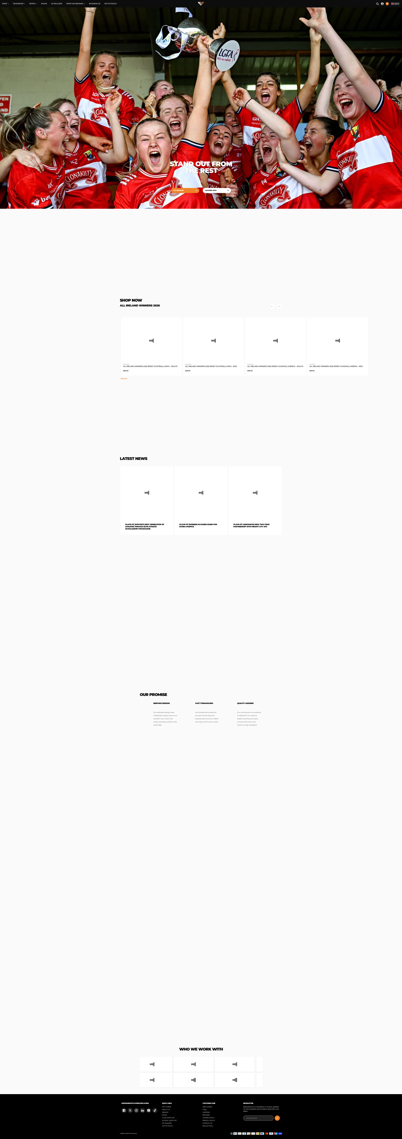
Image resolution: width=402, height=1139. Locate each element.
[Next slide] (259, 293)
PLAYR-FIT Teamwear (130, 1133)
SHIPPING (206, 1112)
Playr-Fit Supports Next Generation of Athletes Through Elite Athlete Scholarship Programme (269, 526)
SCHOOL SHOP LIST (169, 1120)
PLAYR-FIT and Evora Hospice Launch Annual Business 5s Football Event (214, 525)
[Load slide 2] (151, 293)
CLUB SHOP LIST (168, 1118)
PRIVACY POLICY (209, 1120)
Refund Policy (208, 1126)
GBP (396, 4)
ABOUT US (166, 1109)
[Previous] (272, 306)
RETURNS (206, 1115)
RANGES (165, 1112)
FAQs (205, 1109)
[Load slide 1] (143, 293)
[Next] (278, 306)
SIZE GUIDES (207, 1107)
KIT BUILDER (167, 1123)
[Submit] (277, 1118)
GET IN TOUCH (167, 1126)
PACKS (164, 1115)
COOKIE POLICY (209, 1118)
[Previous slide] (252, 293)
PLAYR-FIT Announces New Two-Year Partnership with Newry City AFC (160, 525)
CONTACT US (207, 1123)
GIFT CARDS (166, 1107)
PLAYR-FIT (126, 364)
